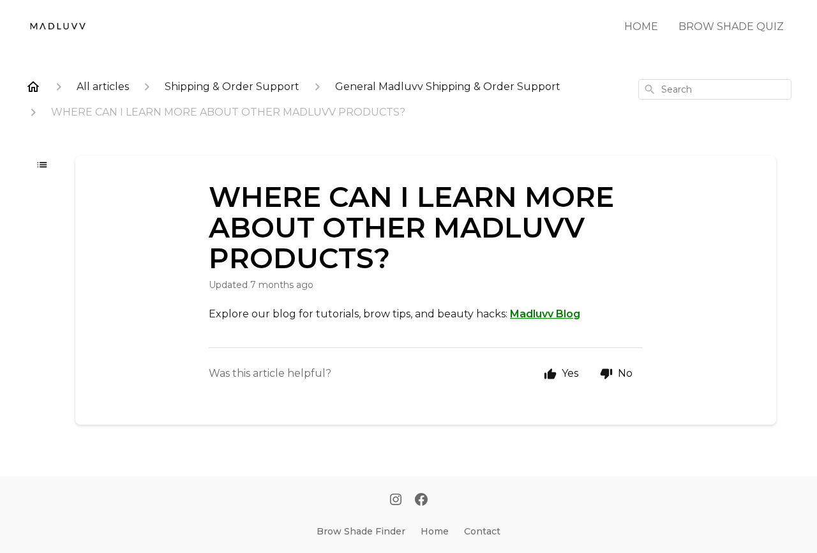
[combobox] (714, 89)
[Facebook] (421, 501)
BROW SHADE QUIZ (731, 26)
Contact (482, 531)
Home (435, 531)
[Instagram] (395, 501)
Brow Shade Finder (361, 531)
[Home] (33, 87)
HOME (641, 26)
